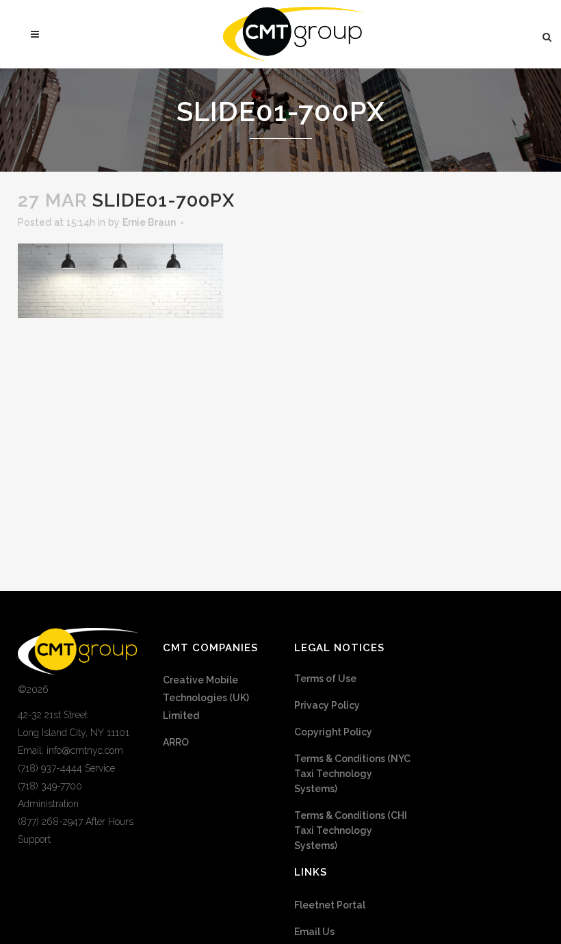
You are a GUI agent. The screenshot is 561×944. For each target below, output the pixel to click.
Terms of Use (325, 678)
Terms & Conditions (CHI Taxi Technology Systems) (350, 830)
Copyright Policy (333, 731)
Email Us (314, 931)
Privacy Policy (327, 705)
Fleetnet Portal (329, 905)
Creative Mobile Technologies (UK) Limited (206, 697)
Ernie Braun (149, 222)
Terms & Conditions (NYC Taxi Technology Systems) (352, 773)
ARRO (176, 742)
